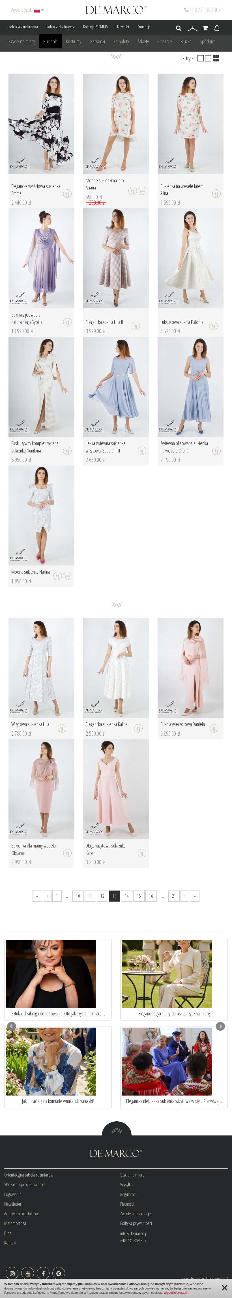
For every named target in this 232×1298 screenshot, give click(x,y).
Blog (7, 1233)
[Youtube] (27, 1273)
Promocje (144, 26)
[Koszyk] (205, 28)
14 (127, 896)
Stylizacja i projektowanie (24, 1184)
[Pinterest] (58, 1273)
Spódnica (208, 41)
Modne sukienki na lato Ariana (105, 184)
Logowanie (13, 1194)
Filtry (187, 58)
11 (90, 896)
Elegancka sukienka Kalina (107, 724)
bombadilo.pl (199, 1278)
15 (139, 896)
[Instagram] (12, 1273)
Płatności (127, 1204)
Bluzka (186, 41)
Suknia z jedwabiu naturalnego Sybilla (26, 318)
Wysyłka (126, 1184)
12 (102, 896)
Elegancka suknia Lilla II (104, 322)
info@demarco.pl (134, 1233)
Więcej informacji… (177, 1292)
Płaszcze (164, 41)
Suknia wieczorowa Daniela (182, 724)
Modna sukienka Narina (30, 571)
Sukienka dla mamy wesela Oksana (33, 849)
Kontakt (10, 1242)
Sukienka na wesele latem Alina (181, 190)
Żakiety (143, 41)
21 (174, 896)
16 (151, 896)
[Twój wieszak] (192, 28)
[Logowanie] (216, 28)
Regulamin (128, 1194)
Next (220, 1026)
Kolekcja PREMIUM (96, 26)
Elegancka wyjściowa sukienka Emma (35, 190)
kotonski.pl (221, 1278)
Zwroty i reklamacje (135, 1213)
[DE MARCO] (116, 9)
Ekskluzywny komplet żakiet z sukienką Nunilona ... (34, 447)
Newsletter (13, 1204)
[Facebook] (43, 1273)
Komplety (121, 41)
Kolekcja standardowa (23, 26)
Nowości (123, 26)
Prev (11, 1026)
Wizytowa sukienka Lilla (30, 724)
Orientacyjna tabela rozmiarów (28, 1174)
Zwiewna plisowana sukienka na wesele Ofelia (184, 447)
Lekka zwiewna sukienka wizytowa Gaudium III (105, 447)
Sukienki (50, 41)
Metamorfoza (15, 1223)
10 (78, 896)
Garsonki (97, 41)
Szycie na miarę (21, 41)
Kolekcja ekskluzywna (60, 26)
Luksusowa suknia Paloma (181, 322)
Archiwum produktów (21, 1213)
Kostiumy (73, 41)
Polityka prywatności (136, 1223)
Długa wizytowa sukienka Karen (106, 849)
